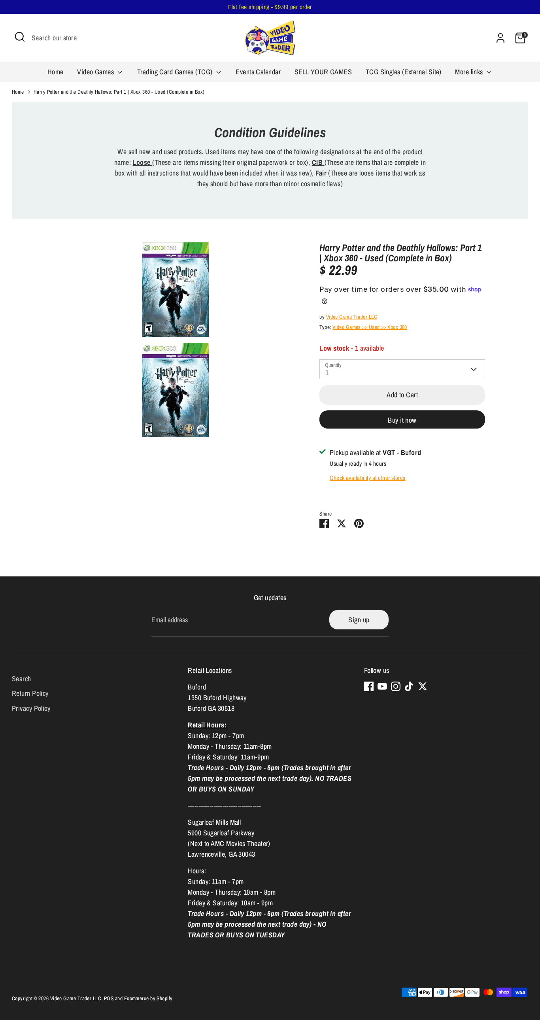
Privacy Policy (31, 708)
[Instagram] (395, 686)
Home (55, 72)
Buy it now (402, 420)
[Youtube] (382, 686)
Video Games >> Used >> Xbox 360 (369, 327)
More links (470, 72)
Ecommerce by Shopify (148, 998)
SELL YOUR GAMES (323, 72)
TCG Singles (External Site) (404, 72)
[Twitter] (422, 686)
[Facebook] (369, 686)
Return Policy (30, 693)
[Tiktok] (409, 686)
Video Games (96, 72)
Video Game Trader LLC (351, 316)
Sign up (358, 620)
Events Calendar (258, 72)
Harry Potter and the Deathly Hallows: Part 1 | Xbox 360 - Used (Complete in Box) (119, 91)
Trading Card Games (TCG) (175, 72)
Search (21, 678)
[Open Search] (20, 37)
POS (108, 998)
